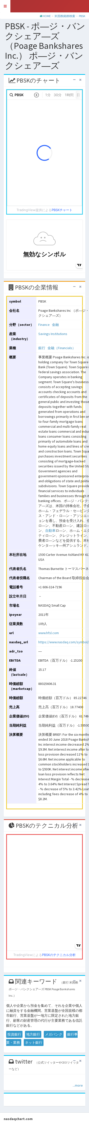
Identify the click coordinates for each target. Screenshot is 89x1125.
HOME (47, 16)
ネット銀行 (33, 1042)
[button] (5, 6)
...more (78, 1085)
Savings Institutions (52, 334)
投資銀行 (14, 1034)
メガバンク (53, 1034)
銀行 (41, 348)
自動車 (50, 530)
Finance (44, 324)
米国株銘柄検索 (64, 16)
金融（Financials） (61, 348)
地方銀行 (33, 1034)
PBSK (82, 16)
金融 (55, 324)
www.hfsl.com (48, 633)
